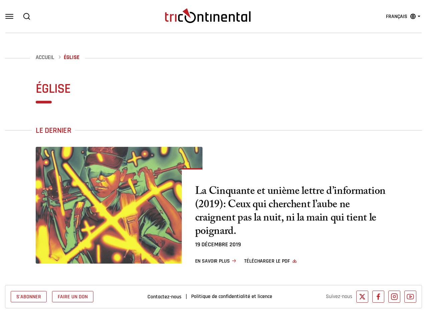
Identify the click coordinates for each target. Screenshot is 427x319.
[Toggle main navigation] (9, 16)
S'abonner (28, 296)
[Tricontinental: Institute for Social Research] (208, 15)
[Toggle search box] (27, 16)
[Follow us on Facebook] (378, 297)
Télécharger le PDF (267, 261)
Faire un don (73, 296)
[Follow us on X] (362, 297)
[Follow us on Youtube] (410, 297)
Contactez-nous (164, 296)
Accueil (45, 57)
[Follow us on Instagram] (394, 297)
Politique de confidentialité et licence (231, 296)
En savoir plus (212, 261)
